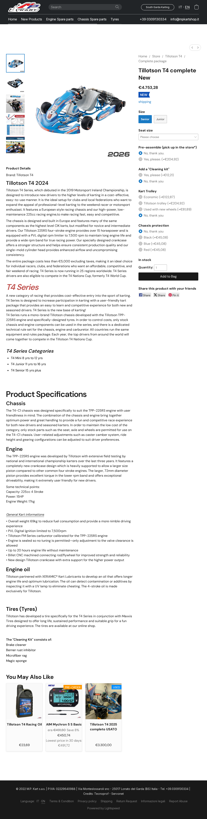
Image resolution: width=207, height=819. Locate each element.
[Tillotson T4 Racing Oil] (24, 701)
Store (156, 56)
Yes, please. (161, 159)
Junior (160, 119)
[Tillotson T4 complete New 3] (15, 127)
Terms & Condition (61, 801)
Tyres (115, 19)
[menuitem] (192, 47)
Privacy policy (87, 801)
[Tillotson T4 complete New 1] (15, 83)
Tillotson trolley (164, 203)
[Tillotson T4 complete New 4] (15, 147)
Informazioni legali (153, 801)
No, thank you (154, 181)
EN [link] (43, 801)
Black (156, 237)
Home (12, 19)
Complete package (152, 61)
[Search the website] (117, 7)
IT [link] (38, 801)
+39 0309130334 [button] (153, 19)
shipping (144, 102)
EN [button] (187, 7)
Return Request (126, 801)
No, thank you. (154, 153)
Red (155, 250)
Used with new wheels (167, 209)
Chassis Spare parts (92, 19)
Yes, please (159, 175)
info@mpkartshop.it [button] (185, 19)
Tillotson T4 (173, 56)
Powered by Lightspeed (103, 808)
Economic (159, 197)
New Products (31, 19)
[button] (24, 7)
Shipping (106, 801)
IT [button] (180, 7)
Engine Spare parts (60, 19)
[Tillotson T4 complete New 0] (15, 63)
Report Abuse (178, 801)
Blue (155, 244)
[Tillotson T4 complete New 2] (15, 103)
